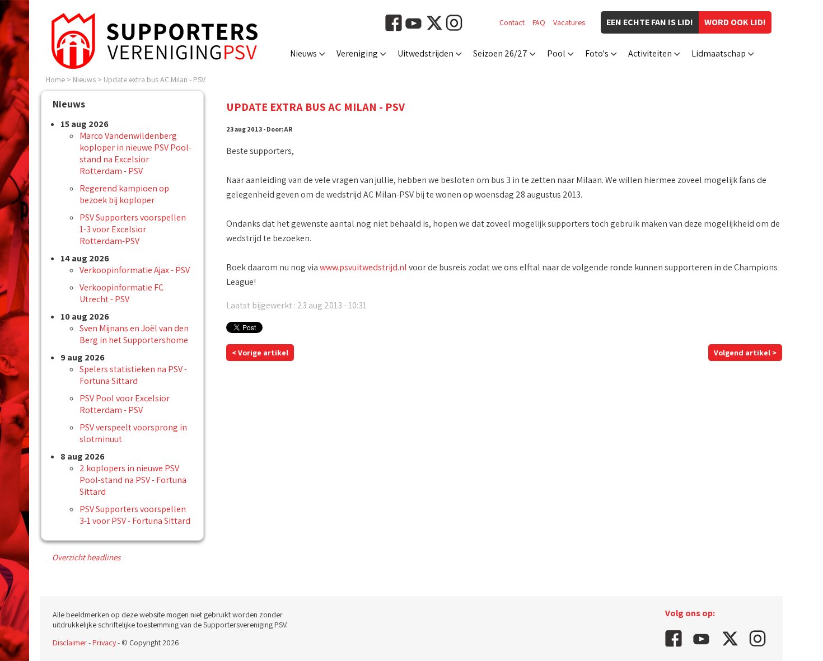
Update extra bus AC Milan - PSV (154, 79)
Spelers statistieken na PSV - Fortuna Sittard (133, 375)
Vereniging (357, 53)
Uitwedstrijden (425, 53)
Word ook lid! (735, 22)
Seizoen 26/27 (500, 53)
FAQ (538, 22)
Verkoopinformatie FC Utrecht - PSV (121, 293)
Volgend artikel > (745, 353)
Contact (512, 22)
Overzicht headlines (86, 557)
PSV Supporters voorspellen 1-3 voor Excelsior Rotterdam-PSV (133, 229)
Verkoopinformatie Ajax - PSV (135, 270)
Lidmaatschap (718, 53)
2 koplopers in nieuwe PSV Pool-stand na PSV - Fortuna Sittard (133, 480)
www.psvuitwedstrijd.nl (363, 267)
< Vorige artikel (260, 353)
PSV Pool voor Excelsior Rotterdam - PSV (125, 404)
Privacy (104, 642)
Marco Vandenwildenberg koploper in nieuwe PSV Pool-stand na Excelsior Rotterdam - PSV (135, 153)
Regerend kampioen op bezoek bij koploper (124, 194)
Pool (556, 53)
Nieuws (303, 53)
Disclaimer (70, 642)
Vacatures (569, 22)
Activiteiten (650, 53)
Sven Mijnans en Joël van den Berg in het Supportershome (134, 334)
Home (55, 79)
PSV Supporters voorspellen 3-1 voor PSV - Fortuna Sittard (135, 515)
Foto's (597, 53)
